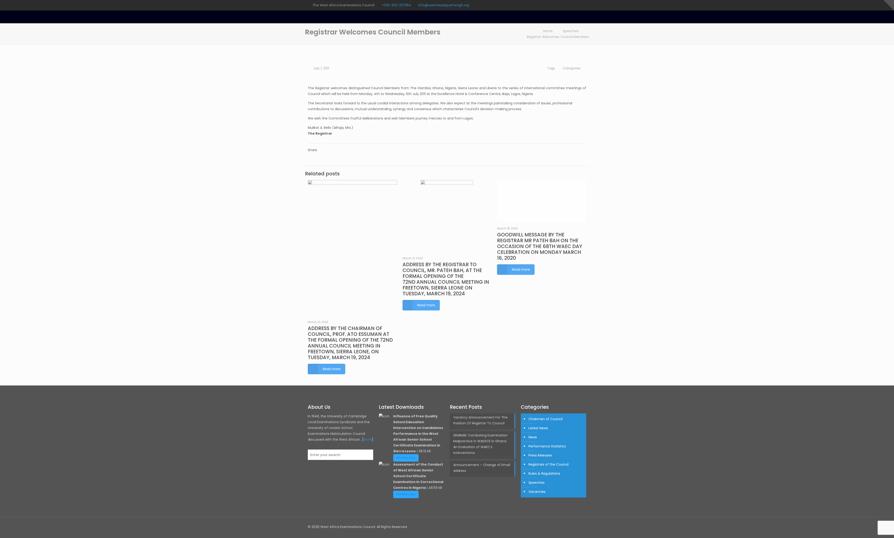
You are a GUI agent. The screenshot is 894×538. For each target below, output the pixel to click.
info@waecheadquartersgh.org (443, 5)
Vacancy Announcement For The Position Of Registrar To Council (480, 420)
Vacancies (536, 491)
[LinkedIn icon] (579, 5)
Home (548, 31)
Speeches (571, 31)
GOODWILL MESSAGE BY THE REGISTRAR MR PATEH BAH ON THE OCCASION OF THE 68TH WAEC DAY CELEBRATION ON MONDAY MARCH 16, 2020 (539, 246)
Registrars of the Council (548, 464)
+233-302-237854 (396, 5)
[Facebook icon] (560, 5)
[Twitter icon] (566, 5)
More (368, 439)
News (532, 437)
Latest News (538, 428)
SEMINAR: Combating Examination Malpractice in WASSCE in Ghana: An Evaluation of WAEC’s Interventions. (480, 444)
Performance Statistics (547, 446)
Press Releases (540, 455)
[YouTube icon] (572, 5)
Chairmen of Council (545, 419)
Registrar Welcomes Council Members (558, 36)
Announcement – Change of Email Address (481, 468)
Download (406, 458)
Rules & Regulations (544, 473)
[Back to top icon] (581, 527)
